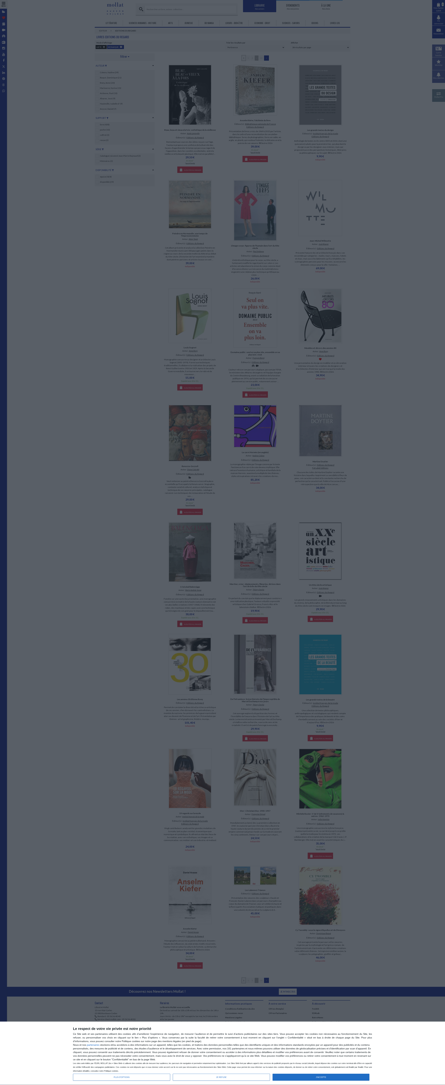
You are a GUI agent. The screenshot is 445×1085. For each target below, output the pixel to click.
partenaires (93, 1045)
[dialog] (222, 1053)
